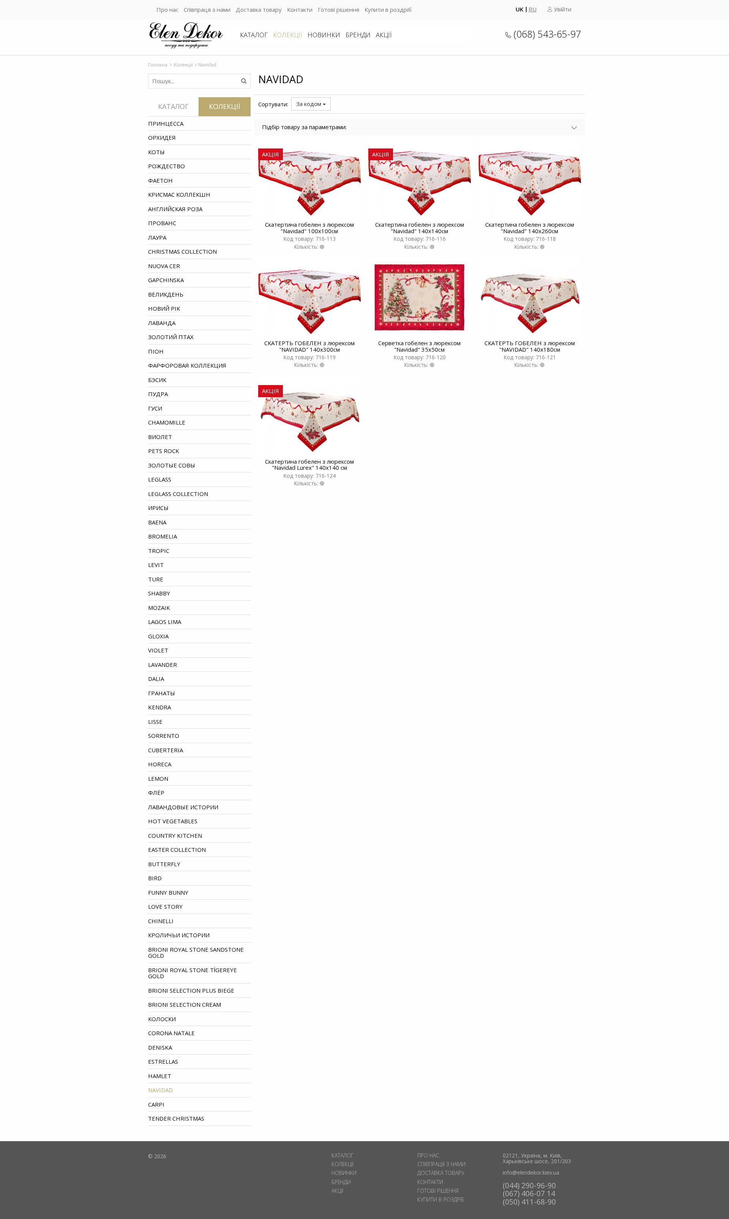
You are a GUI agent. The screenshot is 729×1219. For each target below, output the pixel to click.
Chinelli (161, 921)
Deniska (160, 1047)
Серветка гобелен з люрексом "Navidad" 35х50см (419, 346)
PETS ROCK (163, 451)
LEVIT (156, 564)
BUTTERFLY (164, 864)
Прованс (162, 223)
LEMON (158, 778)
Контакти (299, 9)
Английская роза (175, 209)
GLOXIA (158, 636)
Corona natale (171, 1033)
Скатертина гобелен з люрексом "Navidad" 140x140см (419, 228)
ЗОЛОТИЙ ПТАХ (171, 337)
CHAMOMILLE (166, 422)
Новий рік (164, 308)
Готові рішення (338, 9)
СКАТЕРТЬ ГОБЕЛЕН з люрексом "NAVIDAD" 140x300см (309, 346)
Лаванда (161, 323)
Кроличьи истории (179, 935)
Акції (384, 34)
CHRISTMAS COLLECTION (182, 251)
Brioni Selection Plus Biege (191, 990)
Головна (157, 64)
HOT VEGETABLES (172, 821)
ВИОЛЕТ (160, 437)
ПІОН (156, 351)
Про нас (167, 9)
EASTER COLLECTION (177, 849)
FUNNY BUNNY (168, 892)
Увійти (561, 9)
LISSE (155, 721)
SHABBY (159, 593)
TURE (155, 579)
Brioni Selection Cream (184, 1004)
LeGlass (159, 479)
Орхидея (162, 137)
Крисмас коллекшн (179, 194)
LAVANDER (162, 664)
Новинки (324, 34)
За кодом (309, 103)
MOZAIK (159, 607)
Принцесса (165, 123)
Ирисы (158, 508)
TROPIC (158, 550)
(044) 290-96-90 (529, 1185)
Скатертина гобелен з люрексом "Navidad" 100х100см (309, 228)
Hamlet (159, 1076)
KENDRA (159, 707)
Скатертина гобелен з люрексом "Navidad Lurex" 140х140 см (309, 465)
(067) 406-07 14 (529, 1193)
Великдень (165, 294)
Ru (532, 9)
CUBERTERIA (165, 750)
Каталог (254, 34)
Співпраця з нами (207, 9)
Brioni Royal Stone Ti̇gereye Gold (192, 973)
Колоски (162, 1019)
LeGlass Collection (178, 493)
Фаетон (160, 180)
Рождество (166, 166)
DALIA (156, 678)
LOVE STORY (165, 906)
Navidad (160, 1090)
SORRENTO (163, 735)
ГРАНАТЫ (161, 693)
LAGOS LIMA (164, 621)
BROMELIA (162, 536)
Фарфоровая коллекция (187, 365)
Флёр (156, 792)
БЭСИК (157, 380)
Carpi (156, 1104)
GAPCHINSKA (166, 280)
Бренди (358, 34)
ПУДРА (158, 394)
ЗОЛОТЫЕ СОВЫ (171, 465)
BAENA (157, 522)
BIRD (155, 878)
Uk (519, 9)
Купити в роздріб (388, 9)
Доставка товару (259, 9)
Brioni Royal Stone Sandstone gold (196, 953)
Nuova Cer (164, 266)
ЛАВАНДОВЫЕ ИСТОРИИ (183, 807)
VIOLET (158, 650)
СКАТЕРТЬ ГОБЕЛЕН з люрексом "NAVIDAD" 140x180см (529, 346)
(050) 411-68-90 (529, 1202)
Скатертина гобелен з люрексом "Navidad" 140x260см (529, 228)
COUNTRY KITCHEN (175, 835)
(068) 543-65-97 (547, 33)
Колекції (287, 34)
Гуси (155, 408)
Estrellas (163, 1061)
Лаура (157, 237)
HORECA (159, 764)
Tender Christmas (176, 1118)
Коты (156, 152)
